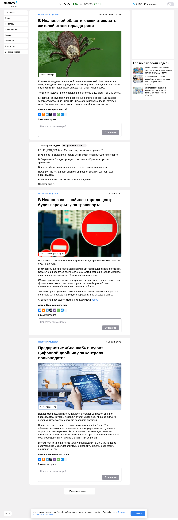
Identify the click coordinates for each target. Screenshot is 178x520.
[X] (50, 114)
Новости (42, 14)
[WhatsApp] (58, 114)
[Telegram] (47, 114)
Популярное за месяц (74, 145)
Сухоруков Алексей (56, 109)
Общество (53, 14)
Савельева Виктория (57, 454)
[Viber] (54, 114)
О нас (7, 514)
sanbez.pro (50, 75)
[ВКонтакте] (39, 114)
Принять (138, 513)
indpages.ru (51, 407)
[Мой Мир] (62, 114)
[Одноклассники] (43, 114)
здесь (95, 299)
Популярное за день (50, 145)
